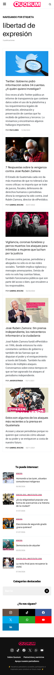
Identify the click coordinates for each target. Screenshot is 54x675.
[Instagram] (10, 612)
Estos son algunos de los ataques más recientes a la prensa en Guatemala (27, 421)
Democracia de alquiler (28, 545)
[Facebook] (43, 612)
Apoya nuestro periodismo (27, 661)
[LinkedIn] (10, 627)
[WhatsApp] (27, 619)
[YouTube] (43, 619)
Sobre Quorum (14, 657)
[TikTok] (27, 612)
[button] (4, 4)
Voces (19, 473)
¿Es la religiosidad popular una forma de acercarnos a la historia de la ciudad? (32, 503)
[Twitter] (10, 619)
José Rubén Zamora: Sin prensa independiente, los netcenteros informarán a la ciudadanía (26, 332)
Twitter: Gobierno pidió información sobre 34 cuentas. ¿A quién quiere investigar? (25, 85)
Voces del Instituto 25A (29, 495)
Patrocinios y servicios (34, 657)
